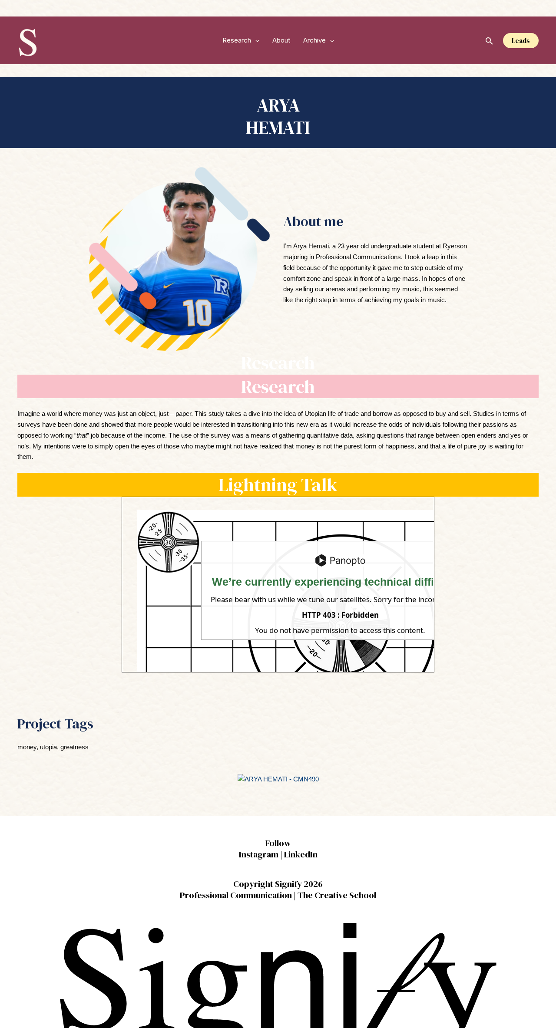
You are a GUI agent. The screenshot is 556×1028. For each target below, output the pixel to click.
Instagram (258, 854)
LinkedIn (301, 854)
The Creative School (337, 895)
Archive (314, 40)
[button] (255, 40)
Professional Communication (236, 895)
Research (236, 40)
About (281, 40)
